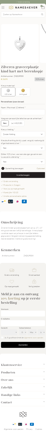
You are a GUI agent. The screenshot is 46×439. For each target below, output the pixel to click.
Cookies (38, 429)
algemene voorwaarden (33, 337)
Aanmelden (23, 345)
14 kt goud (23, 94)
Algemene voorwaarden (13, 429)
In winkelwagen (22, 175)
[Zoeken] (42, 14)
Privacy (29, 429)
